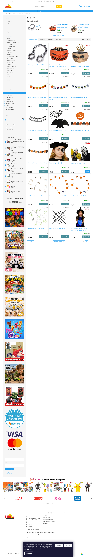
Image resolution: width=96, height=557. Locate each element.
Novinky (7, 30)
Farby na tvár (10, 62)
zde (30, 549)
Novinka (10, 129)
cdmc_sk (30, 524)
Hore (31, 241)
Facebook (30, 522)
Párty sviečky (10, 58)
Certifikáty (45, 523)
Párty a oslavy (9, 36)
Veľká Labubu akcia (10, 109)
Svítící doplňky (10, 73)
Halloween (9, 75)
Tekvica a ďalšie (11, 91)
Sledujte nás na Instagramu (54, 479)
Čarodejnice (10, 97)
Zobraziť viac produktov (58, 35)
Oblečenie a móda (10, 103)
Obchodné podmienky (48, 519)
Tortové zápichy (11, 60)
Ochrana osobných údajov (49, 521)
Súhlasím (68, 545)
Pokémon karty (10, 24)
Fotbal (8, 26)
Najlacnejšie (42, 39)
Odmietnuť (59, 545)
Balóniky (9, 38)
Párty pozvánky (10, 69)
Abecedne (58, 39)
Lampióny (9, 48)
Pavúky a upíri (11, 89)
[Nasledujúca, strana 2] (86, 241)
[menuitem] (8, 11)
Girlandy (9, 64)
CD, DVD (7, 105)
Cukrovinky (9, 52)
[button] (43, 503)
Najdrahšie (50, 39)
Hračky (7, 32)
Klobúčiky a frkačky (11, 50)
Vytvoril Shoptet (87, 554)
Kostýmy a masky (11, 40)
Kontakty (40, 1)
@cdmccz (30, 526)
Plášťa (9, 81)
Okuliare (9, 87)
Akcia (9, 127)
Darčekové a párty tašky (12, 56)
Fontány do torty (11, 46)
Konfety (9, 54)
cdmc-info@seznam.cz (33, 516)
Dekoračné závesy (11, 66)
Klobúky (9, 79)
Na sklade (10, 125)
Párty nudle (9, 70)
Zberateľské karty (10, 22)
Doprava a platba (50, 1)
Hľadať (59, 6)
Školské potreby (9, 101)
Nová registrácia (8, 472)
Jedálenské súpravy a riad (13, 42)
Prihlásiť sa (9, 469)
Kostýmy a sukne (11, 77)
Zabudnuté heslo (9, 473)
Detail (87, 171)
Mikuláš (8, 99)
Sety (9, 83)
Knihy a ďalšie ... (9, 34)
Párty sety (9, 44)
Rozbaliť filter (14, 132)
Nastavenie (29, 553)
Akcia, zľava (8, 28)
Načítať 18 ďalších (59, 241)
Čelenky (9, 85)
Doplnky (9, 93)
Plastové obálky (9, 107)
